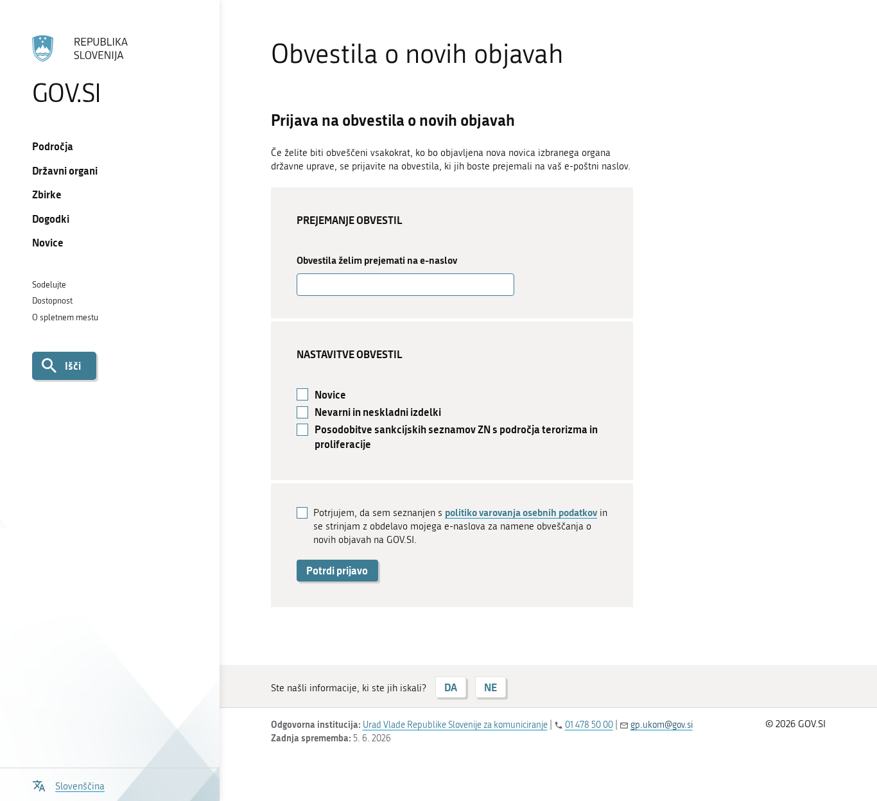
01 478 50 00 (589, 724)
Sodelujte (49, 284)
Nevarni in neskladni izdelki (378, 412)
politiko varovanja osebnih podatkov (521, 512)
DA (450, 687)
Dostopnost (52, 301)
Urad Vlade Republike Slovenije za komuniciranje (455, 724)
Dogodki (50, 218)
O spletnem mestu (65, 317)
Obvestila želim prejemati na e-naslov (377, 260)
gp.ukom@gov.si (661, 724)
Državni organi (65, 170)
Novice (48, 242)
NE (490, 687)
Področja (52, 146)
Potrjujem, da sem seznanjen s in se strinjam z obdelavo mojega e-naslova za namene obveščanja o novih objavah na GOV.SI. (460, 526)
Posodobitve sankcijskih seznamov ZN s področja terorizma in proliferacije (456, 436)
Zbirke (47, 194)
